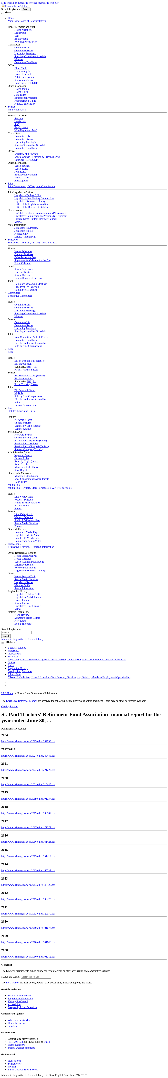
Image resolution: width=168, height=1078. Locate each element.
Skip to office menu (33, 2)
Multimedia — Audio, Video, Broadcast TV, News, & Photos (40, 487)
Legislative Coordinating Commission (34, 198)
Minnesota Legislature (16, 6)
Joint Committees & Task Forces (31, 337)
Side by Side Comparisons (28, 346)
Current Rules (21, 458)
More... (18, 221)
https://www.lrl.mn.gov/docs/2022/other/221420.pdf (28, 770)
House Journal (21, 88)
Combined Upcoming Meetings (30, 284)
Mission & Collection (19, 677)
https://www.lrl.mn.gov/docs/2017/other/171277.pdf (28, 827)
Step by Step (14, 671)
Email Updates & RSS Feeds (23, 1069)
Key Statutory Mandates (89, 677)
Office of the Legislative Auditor (31, 204)
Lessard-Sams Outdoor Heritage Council (35, 219)
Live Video (20, 496)
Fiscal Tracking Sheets (26, 369)
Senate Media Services (26, 523)
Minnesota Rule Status (26, 467)
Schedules (13, 239)
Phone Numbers (16, 1044)
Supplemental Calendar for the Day (32, 260)
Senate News (14, 1063)
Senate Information (24, 588)
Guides (11, 662)
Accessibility (21, 233)
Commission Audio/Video (27, 541)
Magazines (13, 650)
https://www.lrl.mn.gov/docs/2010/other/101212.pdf (28, 956)
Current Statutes (22, 422)
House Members (23, 29)
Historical (13, 656)
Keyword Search (23, 419)
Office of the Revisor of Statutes (31, 207)
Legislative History (18, 668)
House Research (22, 74)
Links (11, 665)
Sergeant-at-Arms (23, 80)
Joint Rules (20, 94)
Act (34, 366)
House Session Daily (25, 576)
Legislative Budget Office (27, 195)
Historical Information (19, 995)
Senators (18, 118)
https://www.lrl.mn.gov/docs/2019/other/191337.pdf (28, 798)
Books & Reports (17, 647)
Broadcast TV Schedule (26, 286)
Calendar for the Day (25, 257)
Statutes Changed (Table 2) (28, 449)
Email (47, 1041)
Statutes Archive (22, 428)
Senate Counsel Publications (29, 561)
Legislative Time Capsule (27, 606)
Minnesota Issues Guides (27, 617)
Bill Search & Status (24, 390)
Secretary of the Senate (26, 153)
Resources (27, 671)
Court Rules (20, 481)
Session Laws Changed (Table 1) (31, 446)
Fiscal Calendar (22, 263)
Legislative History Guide (27, 594)
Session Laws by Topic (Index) (30, 440)
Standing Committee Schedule (30, 56)
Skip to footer (51, 2)
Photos (17, 508)
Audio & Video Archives (27, 502)
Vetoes (17, 402)
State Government (29, 659)
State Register (21, 470)
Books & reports (23, 623)
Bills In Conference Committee (30, 343)
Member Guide (22, 585)
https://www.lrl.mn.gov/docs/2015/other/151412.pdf (28, 856)
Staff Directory (59, 677)
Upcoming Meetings (25, 53)
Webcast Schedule (23, 499)
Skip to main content (12, 2)
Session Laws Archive (26, 443)
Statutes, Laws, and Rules (21, 411)
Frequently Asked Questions (22, 1007)
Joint (10, 183)
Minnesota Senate (17, 109)
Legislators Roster (23, 582)
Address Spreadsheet (25, 103)
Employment (21, 38)
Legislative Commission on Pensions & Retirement (40, 216)
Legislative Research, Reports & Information (31, 546)
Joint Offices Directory (26, 227)
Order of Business (23, 254)
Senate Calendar (22, 275)
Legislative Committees (20, 295)
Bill (29, 366)
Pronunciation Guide (25, 100)
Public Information (24, 77)
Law (10, 408)
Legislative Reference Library (29, 201)
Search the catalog (10, 976)
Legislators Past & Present (28, 597)
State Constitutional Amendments (31, 479)
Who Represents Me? (25, 41)
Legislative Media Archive (28, 535)
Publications (14, 544)
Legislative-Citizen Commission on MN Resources (40, 213)
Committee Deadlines (25, 62)
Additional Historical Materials (110, 659)
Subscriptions (21, 180)
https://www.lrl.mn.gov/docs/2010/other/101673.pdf (28, 927)
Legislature (13, 659)
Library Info (14, 674)
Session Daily (21, 505)
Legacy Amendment (24, 236)
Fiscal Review (21, 614)
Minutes (18, 59)
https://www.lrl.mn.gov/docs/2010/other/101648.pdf (28, 942)
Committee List (22, 47)
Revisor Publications (25, 567)
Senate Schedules (23, 269)
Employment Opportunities (116, 677)
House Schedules (23, 251)
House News (14, 1060)
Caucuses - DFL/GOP (26, 83)
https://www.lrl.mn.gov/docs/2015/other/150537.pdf (28, 870)
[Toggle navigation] (2, 13)
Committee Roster (23, 50)
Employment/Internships (20, 998)
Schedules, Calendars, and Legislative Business (32, 242)
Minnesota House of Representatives (27, 21)
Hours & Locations (41, 677)
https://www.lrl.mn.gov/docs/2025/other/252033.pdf (28, 741)
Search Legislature (11, 9)
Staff (16, 35)
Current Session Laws (25, 405)
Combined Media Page (26, 532)
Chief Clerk (20, 68)
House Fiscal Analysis (25, 555)
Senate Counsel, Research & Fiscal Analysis (37, 156)
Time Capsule (74, 659)
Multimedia (14, 484)
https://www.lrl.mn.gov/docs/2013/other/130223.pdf (28, 899)
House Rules (21, 91)
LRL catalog (12, 982)
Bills (10, 349)
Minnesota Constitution (26, 476)
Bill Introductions (23, 363)
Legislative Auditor (24, 564)
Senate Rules (21, 168)
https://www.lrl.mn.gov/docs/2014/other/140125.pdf (28, 884)
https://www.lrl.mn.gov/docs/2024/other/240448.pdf (28, 755)
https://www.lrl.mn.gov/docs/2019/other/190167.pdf (28, 813)
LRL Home (7, 693)
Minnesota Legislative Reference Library (22, 639)
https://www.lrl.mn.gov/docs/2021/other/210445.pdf (28, 784)
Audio (30, 496)
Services (71, 677)
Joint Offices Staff (23, 230)
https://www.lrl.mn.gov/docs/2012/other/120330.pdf (28, 913)
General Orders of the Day (28, 278)
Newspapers (14, 653)
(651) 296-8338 (16, 1041)
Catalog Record (9, 706)
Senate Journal (22, 165)
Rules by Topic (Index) (26, 461)
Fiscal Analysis (22, 71)
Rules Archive (21, 464)
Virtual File (88, 659)
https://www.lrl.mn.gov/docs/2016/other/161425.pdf (28, 841)
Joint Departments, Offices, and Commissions (31, 186)
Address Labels (22, 177)
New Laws (20, 620)
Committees (14, 292)
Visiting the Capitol (18, 1001)
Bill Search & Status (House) (29, 360)
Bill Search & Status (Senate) (29, 375)
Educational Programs (25, 97)
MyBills (18, 393)
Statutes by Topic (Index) (27, 425)
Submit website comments (21, 1047)
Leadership (20, 32)
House (11, 18)
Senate (11, 106)
